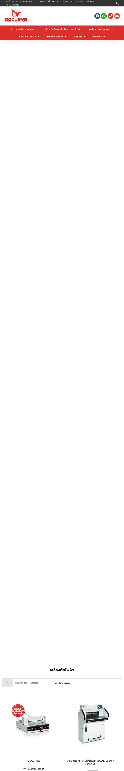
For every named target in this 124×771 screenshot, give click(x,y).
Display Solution (54, 36)
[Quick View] (29, 769)
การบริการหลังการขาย (48, 1)
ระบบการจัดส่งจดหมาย (22, 29)
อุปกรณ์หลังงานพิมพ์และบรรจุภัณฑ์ (62, 29)
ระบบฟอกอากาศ (27, 36)
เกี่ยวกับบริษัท (10, 1)
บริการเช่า (97, 36)
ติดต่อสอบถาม (12, 4)
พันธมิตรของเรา (27, 1)
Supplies (77, 36)
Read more (36, 769)
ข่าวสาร (90, 1)
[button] (117, 3)
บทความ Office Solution (73, 1)
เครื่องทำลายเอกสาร (99, 29)
